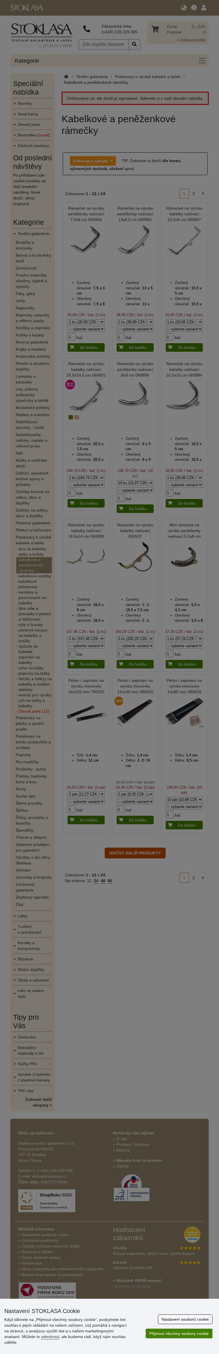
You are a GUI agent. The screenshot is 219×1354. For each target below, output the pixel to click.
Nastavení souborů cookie (185, 1319)
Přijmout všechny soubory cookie (179, 1333)
